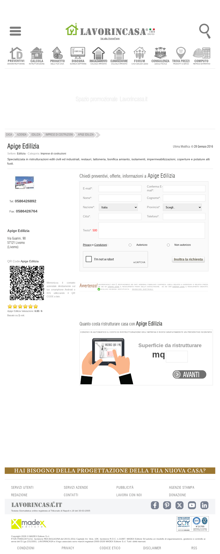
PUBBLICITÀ (125, 487)
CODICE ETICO (110, 548)
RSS (194, 548)
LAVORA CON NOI (129, 495)
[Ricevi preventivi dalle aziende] (16, 56)
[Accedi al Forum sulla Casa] (139, 56)
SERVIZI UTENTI (22, 487)
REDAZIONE (19, 495)
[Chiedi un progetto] (57, 56)
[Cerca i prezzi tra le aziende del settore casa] (181, 56)
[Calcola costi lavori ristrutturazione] (36, 56)
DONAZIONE (177, 495)
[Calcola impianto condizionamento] (119, 56)
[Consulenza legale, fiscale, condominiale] (160, 56)
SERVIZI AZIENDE (76, 487)
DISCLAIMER (152, 548)
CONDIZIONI (25, 548)
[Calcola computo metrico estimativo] (201, 56)
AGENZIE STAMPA (181, 487)
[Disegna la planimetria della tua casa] (78, 56)
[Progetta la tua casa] (110, 473)
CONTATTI (71, 495)
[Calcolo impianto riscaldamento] (98, 56)
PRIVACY (68, 548)
